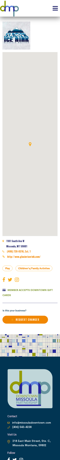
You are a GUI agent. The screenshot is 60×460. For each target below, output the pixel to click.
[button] (30, 144)
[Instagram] (17, 280)
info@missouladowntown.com (31, 422)
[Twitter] (11, 280)
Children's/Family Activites (34, 268)
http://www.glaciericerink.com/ (24, 257)
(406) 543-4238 (22, 427)
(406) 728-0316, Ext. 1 (19, 251)
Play (7, 268)
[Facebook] (4, 280)
